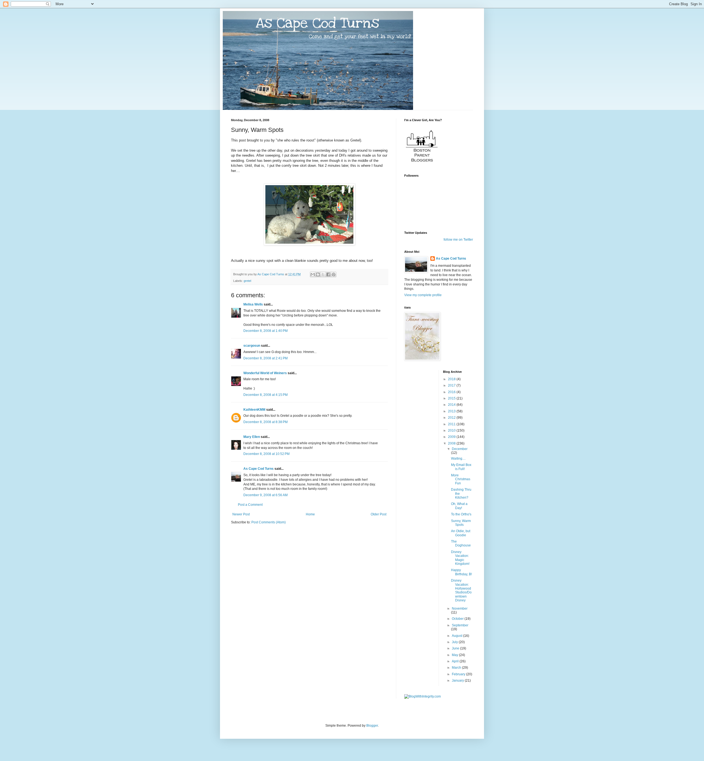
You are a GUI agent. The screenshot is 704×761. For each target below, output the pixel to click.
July (455, 642)
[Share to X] (323, 274)
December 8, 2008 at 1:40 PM (265, 331)
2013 (452, 411)
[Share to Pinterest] (333, 274)
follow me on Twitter (458, 239)
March (457, 668)
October (458, 619)
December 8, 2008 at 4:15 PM (265, 395)
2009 (452, 437)
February (459, 674)
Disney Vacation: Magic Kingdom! (460, 558)
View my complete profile (423, 295)
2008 (452, 443)
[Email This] (312, 274)
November (460, 608)
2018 (452, 379)
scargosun (251, 346)
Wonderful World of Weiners (265, 373)
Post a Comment (250, 505)
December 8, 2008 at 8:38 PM (265, 422)
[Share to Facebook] (328, 274)
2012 (452, 418)
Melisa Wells (253, 304)
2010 (452, 430)
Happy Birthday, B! (461, 572)
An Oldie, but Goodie (460, 533)
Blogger (372, 725)
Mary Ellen (251, 437)
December (460, 449)
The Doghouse (461, 543)
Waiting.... (458, 458)
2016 (452, 392)
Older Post (378, 514)
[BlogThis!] (318, 274)
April (456, 661)
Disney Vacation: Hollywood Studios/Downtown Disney (461, 590)
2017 (452, 385)
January (458, 680)
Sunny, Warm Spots (461, 523)
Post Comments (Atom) (268, 522)
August (457, 636)
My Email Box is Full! (461, 467)
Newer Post (241, 514)
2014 (452, 405)
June (456, 648)
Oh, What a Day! (459, 506)
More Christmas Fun (460, 479)
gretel (247, 280)
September (460, 625)
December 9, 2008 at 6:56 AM (265, 495)
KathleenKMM (254, 410)
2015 (452, 398)
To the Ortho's (461, 514)
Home (310, 514)
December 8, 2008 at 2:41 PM (265, 358)
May (455, 655)
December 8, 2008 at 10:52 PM (266, 454)
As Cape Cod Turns (258, 469)
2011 (452, 424)
